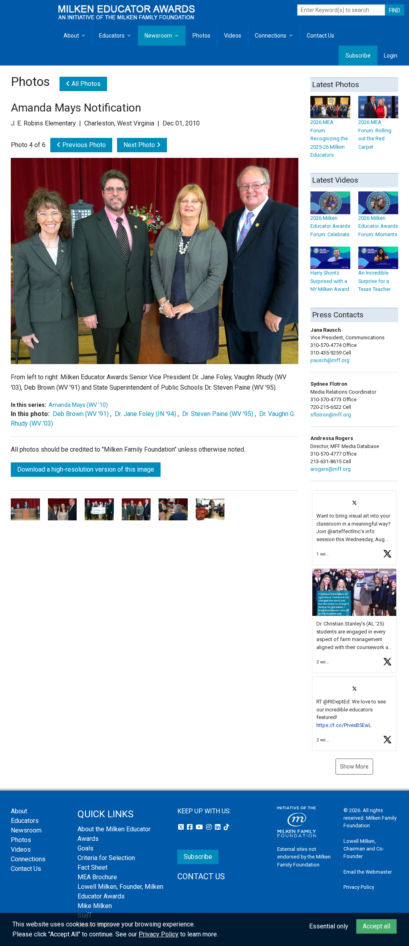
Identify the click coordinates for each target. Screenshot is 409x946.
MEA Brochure (97, 877)
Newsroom (158, 35)
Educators (112, 35)
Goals (85, 848)
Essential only (328, 926)
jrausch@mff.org (329, 360)
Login (390, 55)
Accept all (376, 926)
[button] (354, 528)
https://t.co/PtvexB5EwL (343, 725)
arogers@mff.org (330, 469)
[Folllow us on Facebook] (190, 827)
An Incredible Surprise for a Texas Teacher (374, 281)
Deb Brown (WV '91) (81, 414)
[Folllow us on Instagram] (209, 827)
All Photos (85, 84)
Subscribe (358, 55)
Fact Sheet (92, 867)
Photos (201, 35)
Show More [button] (354, 766)
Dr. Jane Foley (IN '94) (145, 414)
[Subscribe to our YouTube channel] (200, 827)
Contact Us (320, 35)
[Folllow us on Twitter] (181, 827)
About (71, 35)
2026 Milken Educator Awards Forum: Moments (378, 226)
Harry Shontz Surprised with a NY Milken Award (329, 281)
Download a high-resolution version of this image (85, 469)
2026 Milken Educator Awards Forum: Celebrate (330, 226)
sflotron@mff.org (330, 415)
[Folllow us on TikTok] (226, 827)
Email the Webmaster (367, 872)
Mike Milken (94, 906)
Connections (270, 35)
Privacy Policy (358, 887)
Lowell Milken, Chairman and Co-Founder (363, 848)
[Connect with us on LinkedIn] (218, 827)
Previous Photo (83, 145)
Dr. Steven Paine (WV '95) (217, 414)
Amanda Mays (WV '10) (78, 405)
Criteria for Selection (106, 858)
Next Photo (140, 145)
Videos (232, 35)
